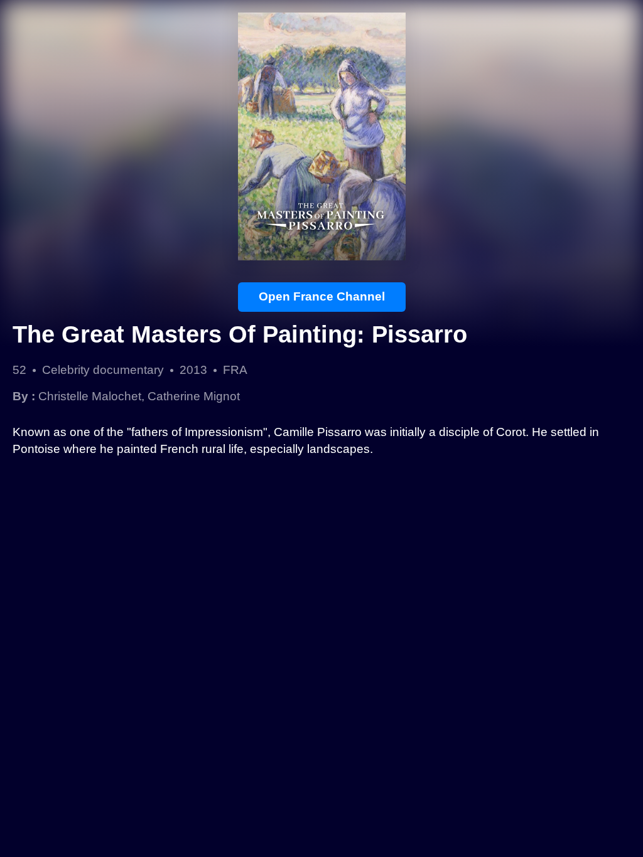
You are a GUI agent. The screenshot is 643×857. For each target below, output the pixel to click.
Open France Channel (322, 296)
